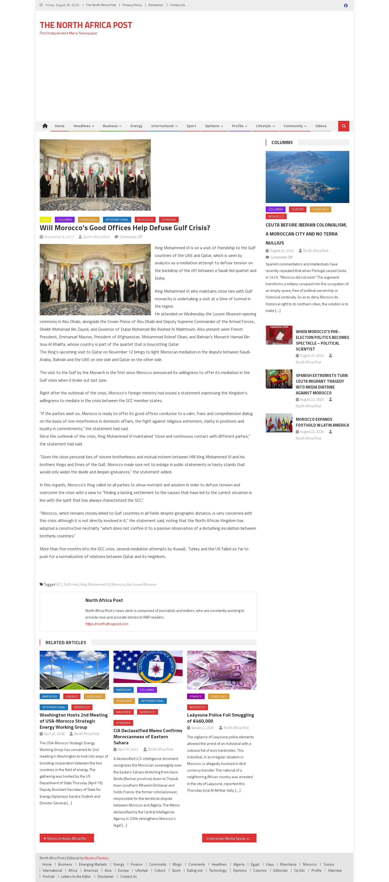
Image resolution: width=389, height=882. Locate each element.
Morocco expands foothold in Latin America (322, 422)
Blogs (177, 864)
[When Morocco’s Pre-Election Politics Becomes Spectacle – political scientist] (279, 335)
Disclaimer (155, 4)
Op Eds (299, 870)
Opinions (212, 125)
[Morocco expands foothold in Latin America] (279, 422)
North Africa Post (96, 236)
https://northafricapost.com (106, 623)
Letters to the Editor (76, 876)
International (162, 125)
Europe (298, 209)
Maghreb (123, 711)
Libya (270, 864)
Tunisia (328, 864)
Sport (191, 125)
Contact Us (177, 4)
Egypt (255, 864)
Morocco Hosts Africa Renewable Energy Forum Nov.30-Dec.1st (70, 838)
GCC (59, 584)
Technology (218, 870)
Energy (136, 125)
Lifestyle (263, 125)
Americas (49, 696)
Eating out (194, 870)
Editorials (280, 870)
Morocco (145, 219)
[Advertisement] (194, 81)
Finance (196, 696)
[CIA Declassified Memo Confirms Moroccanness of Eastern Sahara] (148, 667)
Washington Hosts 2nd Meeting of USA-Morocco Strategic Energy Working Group (74, 721)
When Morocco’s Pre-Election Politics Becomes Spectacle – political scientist (322, 340)
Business (110, 125)
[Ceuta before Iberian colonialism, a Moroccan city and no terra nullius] (307, 177)
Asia (45, 219)
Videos (321, 125)
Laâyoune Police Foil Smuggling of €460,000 (220, 717)
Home (60, 125)
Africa (73, 870)
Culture (160, 870)
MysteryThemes (96, 858)
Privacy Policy (132, 4)
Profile (237, 125)
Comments (196, 864)
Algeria (238, 864)
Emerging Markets (93, 864)
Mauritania (288, 864)
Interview (335, 870)
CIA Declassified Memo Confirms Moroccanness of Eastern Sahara (148, 736)
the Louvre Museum (142, 584)
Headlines (82, 125)
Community (293, 125)
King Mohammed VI (95, 584)
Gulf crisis (71, 584)
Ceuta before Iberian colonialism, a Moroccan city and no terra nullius (306, 233)
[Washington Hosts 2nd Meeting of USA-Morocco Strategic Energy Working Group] (74, 670)
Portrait (49, 876)
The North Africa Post (101, 4)
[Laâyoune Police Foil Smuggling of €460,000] (221, 670)
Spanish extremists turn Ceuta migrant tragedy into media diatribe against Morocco (322, 384)
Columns (64, 219)
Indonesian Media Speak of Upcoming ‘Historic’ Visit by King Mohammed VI (231, 838)
